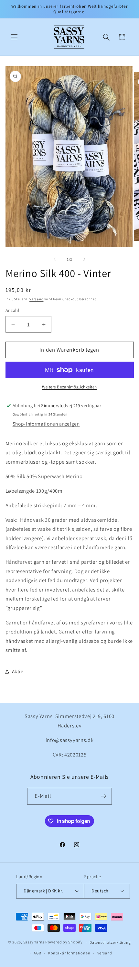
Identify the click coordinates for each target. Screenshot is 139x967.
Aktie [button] (18, 671)
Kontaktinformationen (69, 953)
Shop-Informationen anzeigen (46, 423)
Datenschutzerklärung (110, 942)
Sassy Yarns (33, 942)
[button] (14, 37)
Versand (36, 299)
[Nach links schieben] (55, 259)
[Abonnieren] (103, 796)
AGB (37, 953)
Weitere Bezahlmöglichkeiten (69, 387)
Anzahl (12, 310)
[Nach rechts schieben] (84, 259)
